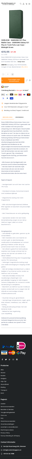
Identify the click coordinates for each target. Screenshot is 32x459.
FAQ (2, 418)
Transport (4, 390)
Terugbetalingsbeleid (8, 412)
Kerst (2, 393)
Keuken (3, 375)
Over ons (4, 415)
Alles (2, 370)
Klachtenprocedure (7, 430)
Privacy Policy (5, 433)
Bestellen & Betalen (7, 409)
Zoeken (3, 404)
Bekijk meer (21, 62)
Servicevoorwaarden (7, 406)
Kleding (3, 387)
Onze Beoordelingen (7, 424)
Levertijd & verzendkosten (9, 427)
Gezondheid (5, 384)
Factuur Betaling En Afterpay (10, 436)
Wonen (3, 373)
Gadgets (3, 378)
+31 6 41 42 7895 (8, 454)
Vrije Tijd (3, 381)
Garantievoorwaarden (8, 421)
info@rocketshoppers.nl (12, 450)
